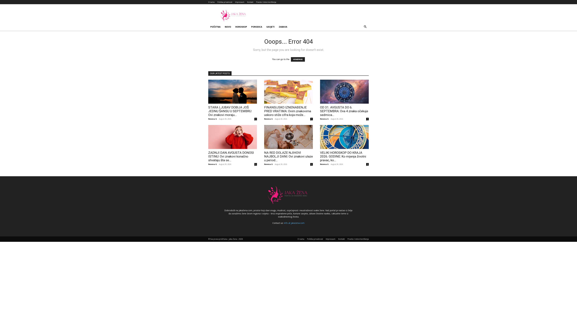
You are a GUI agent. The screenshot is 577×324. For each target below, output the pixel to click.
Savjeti (270, 26)
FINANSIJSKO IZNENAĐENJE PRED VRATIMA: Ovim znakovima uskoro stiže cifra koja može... (287, 111)
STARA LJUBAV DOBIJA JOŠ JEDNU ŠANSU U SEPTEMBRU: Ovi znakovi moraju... (230, 111)
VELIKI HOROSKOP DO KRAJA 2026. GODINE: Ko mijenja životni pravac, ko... (343, 156)
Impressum (239, 2)
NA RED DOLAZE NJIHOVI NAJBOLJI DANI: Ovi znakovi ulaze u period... (288, 156)
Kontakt (250, 2)
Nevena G (212, 119)
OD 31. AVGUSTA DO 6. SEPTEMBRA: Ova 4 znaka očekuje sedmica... (344, 111)
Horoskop (241, 26)
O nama (211, 2)
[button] (365, 27)
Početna (215, 26)
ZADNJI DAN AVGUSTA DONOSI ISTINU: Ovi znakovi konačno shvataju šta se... (231, 156)
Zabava (283, 26)
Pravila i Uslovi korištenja (266, 2)
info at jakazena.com (294, 223)
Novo (228, 26)
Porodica (256, 26)
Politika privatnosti (224, 2)
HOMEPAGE (298, 59)
